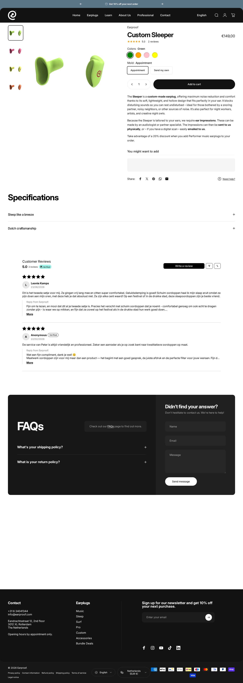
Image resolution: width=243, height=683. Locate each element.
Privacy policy (14, 673)
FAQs (110, 426)
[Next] (162, 4)
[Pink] (146, 55)
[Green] (130, 55)
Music (80, 611)
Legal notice (13, 677)
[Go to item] (15, 33)
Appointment (138, 70)
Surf (78, 621)
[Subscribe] (208, 617)
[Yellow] (155, 55)
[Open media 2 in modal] (71, 70)
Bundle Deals (84, 643)
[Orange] (138, 55)
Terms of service (79, 673)
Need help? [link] (229, 179)
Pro (78, 627)
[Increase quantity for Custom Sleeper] (147, 84)
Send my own (161, 70)
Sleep (79, 616)
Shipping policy (63, 673)
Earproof (132, 27)
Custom (81, 632)
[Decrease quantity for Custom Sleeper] (131, 84)
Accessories (84, 638)
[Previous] (80, 4)
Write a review (184, 266)
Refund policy (48, 673)
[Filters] (209, 266)
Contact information (31, 673)
